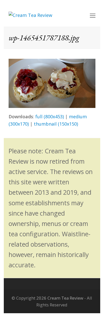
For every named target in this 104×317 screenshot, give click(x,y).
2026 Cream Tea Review (59, 298)
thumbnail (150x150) (56, 124)
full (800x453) (49, 116)
